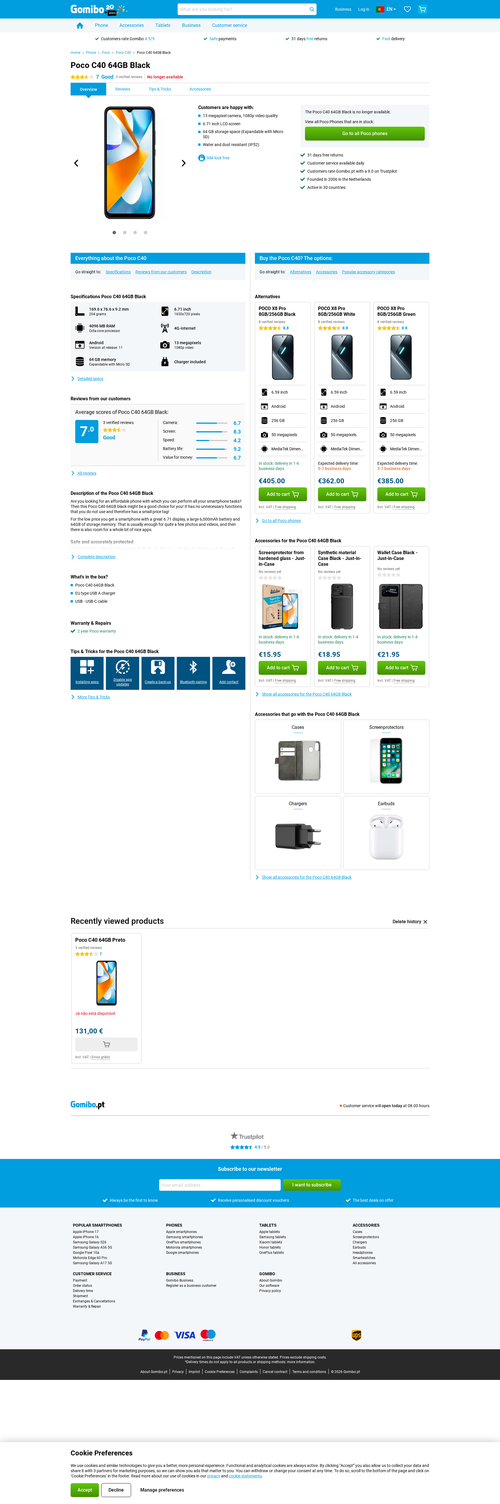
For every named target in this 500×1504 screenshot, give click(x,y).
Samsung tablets (272, 1237)
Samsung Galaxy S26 (89, 1242)
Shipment (80, 1296)
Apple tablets (269, 1232)
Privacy (178, 1372)
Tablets (162, 25)
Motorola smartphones (184, 1247)
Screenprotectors (366, 1237)
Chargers (360, 1242)
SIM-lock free (217, 158)
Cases (357, 1232)
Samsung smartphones (184, 1237)
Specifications (118, 272)
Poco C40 (123, 53)
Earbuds (359, 1247)
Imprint (194, 1372)
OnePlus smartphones (183, 1242)
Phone (101, 25)
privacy (213, 1476)
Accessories (132, 25)
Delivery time (83, 1291)
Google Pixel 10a (86, 1253)
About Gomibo (270, 1280)
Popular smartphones (97, 1225)
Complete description (96, 556)
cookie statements (245, 1476)
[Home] (80, 25)
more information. (301, 1362)
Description (201, 272)
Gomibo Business (179, 1280)
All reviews (87, 473)
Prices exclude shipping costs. (303, 1357)
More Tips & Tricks (94, 697)
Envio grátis (100, 1057)
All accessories (364, 1263)
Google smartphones (182, 1253)
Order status (82, 1286)
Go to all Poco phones (281, 520)
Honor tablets (270, 1247)
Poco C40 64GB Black (154, 53)
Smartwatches (364, 1258)
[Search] (312, 9)
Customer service (229, 25)
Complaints (249, 1372)
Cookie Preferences (220, 1372)
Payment (80, 1280)
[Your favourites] (407, 9)
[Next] (183, 163)
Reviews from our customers (161, 272)
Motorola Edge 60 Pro (90, 1258)
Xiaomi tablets (270, 1242)
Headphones (363, 1253)
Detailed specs (90, 378)
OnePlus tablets (271, 1253)
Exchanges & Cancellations (94, 1301)
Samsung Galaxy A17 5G (92, 1263)
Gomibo (267, 1273)
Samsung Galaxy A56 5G (92, 1247)
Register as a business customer (191, 1286)
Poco (106, 53)
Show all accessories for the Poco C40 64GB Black (307, 694)
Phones (174, 1225)
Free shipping (285, 507)
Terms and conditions (309, 1372)
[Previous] (76, 163)
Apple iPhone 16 (86, 1237)
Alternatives (300, 272)
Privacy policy (270, 1291)
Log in (363, 9)
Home (75, 53)
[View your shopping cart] (422, 9)
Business (191, 25)
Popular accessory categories (368, 272)
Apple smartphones (181, 1232)
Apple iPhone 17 (86, 1232)
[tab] (114, 232)
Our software (269, 1286)
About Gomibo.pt (153, 1372)
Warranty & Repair (87, 1306)
